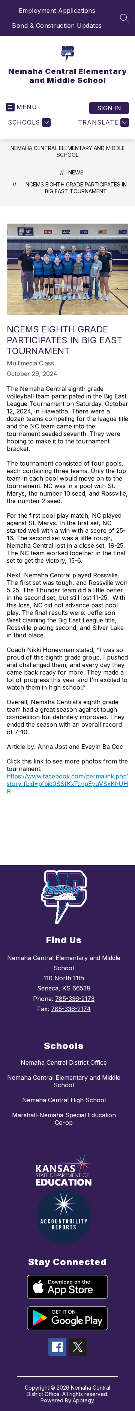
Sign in (109, 108)
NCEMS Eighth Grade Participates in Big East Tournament (76, 187)
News (76, 172)
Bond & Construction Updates (57, 25)
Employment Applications (57, 10)
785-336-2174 (71, 1009)
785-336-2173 (74, 998)
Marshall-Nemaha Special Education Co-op (64, 1118)
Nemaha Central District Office (64, 1062)
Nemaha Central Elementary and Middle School (67, 151)
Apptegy (83, 1400)
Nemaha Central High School (64, 1100)
